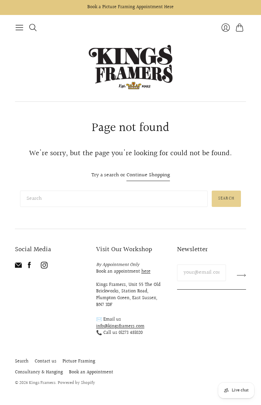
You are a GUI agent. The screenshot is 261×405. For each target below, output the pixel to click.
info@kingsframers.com (120, 326)
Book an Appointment (91, 372)
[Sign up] (241, 275)
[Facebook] (29, 267)
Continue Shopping (148, 175)
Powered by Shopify (76, 382)
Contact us (45, 361)
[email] (18, 267)
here (146, 271)
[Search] (33, 27)
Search (226, 198)
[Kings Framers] (130, 68)
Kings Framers (42, 382)
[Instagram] (44, 267)
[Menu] (19, 27)
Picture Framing (79, 361)
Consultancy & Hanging (39, 372)
